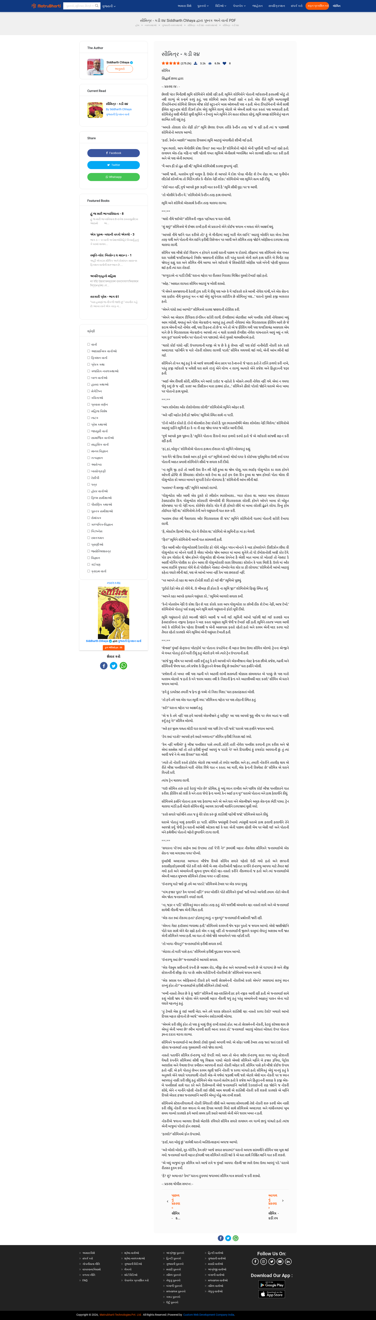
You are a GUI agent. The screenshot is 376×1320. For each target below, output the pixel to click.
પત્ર (94, 484)
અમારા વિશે (185, 6)
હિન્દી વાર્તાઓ (215, 1252)
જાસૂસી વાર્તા (99, 431)
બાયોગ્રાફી (98, 471)
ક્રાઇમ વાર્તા (98, 571)
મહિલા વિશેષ (99, 411)
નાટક (94, 418)
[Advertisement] (113, 703)
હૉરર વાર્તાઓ (99, 491)
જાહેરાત (257, 6)
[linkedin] (288, 1261)
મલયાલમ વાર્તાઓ (218, 1280)
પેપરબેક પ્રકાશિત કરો (136, 1280)
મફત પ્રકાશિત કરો (318, 6)
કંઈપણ (95, 564)
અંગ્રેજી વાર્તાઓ (217, 1269)
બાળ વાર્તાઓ (99, 378)
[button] (96, 5)
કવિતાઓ (97, 398)
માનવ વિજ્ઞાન (99, 451)
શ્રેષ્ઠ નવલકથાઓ (134, 1258)
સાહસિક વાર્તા (100, 444)
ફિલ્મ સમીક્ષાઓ (101, 498)
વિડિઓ (219, 6)
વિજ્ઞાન (95, 558)
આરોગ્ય (96, 464)
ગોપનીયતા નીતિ (91, 1263)
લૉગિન (337, 6)
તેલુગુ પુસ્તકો (173, 1280)
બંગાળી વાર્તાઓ (216, 1274)
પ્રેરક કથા (98, 364)
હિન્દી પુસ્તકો (173, 1258)
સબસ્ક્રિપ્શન (276, 6)
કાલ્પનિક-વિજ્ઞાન (102, 524)
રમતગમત (97, 538)
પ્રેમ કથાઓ (99, 424)
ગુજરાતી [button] (107, 6)
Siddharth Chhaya (118, 62)
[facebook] (255, 1261)
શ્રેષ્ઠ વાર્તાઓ (131, 1252)
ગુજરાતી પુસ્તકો (175, 1263)
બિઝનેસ (96, 531)
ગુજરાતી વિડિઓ (133, 1263)
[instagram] (263, 1261)
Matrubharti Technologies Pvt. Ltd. (121, 1314)
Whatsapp (115, 176)
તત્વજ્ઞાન (97, 458)
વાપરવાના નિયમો (91, 1269)
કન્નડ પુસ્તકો (173, 1296)
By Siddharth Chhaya (119, 109)
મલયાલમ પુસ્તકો (176, 1291)
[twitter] (271, 1261)
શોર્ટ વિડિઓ (130, 1274)
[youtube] (280, 1261)
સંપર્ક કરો (297, 6)
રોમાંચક (96, 518)
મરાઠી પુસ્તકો (173, 1269)
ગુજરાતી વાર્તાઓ (217, 1258)
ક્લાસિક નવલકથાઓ (104, 371)
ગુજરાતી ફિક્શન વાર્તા (117, 114)
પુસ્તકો (202, 6)
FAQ (85, 1280)
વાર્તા (94, 344)
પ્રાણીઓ (97, 544)
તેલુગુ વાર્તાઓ (215, 1291)
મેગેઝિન (96, 391)
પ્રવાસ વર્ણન (99, 404)
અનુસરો (120, 69)
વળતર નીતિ (88, 1274)
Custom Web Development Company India (208, 1314)
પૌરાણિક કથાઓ (101, 504)
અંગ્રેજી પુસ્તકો (175, 1252)
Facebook (115, 153)
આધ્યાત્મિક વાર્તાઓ (104, 351)
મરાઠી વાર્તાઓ (215, 1263)
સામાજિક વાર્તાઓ (102, 438)
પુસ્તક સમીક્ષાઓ (102, 511)
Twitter (115, 165)
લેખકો (128, 1269)
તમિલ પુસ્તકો (173, 1274)
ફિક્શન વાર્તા (99, 358)
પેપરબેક (238, 6)
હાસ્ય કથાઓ (99, 384)
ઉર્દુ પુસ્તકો (172, 1302)
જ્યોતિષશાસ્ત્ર (101, 551)
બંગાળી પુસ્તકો (174, 1285)
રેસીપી (95, 478)
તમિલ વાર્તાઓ (215, 1285)
